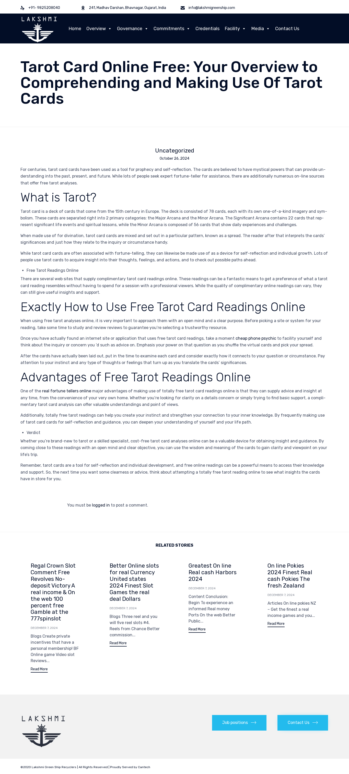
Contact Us (287, 28)
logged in (101, 505)
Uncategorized (174, 150)
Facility (232, 28)
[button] (39, 670)
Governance (129, 28)
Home (74, 28)
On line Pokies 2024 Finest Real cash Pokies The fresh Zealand (289, 575)
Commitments (169, 28)
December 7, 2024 (44, 628)
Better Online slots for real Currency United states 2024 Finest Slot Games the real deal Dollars (134, 582)
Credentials (207, 28)
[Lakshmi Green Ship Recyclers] (39, 28)
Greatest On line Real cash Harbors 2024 (213, 572)
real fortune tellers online (66, 391)
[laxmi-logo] (43, 747)
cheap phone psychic (256, 338)
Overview (96, 28)
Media (257, 28)
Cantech (144, 767)
